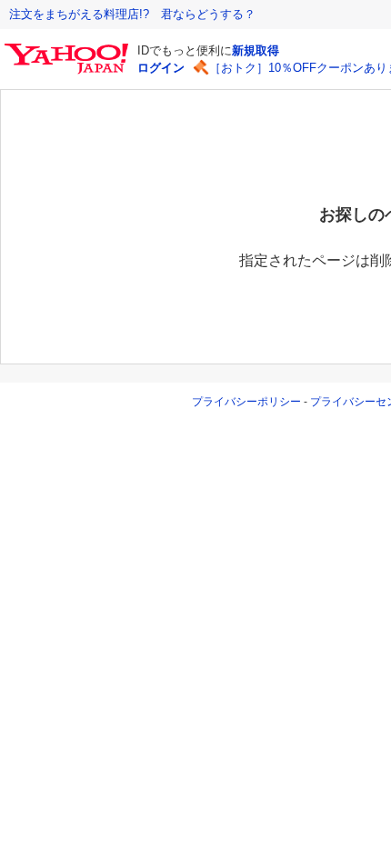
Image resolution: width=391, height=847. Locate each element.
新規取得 (255, 50)
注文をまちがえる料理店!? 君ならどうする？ (132, 14)
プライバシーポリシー (246, 401)
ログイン (161, 68)
